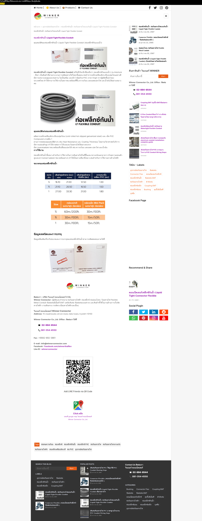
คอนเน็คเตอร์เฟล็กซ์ (153, 174)
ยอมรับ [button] (2, 4)
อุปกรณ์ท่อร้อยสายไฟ (51, 27)
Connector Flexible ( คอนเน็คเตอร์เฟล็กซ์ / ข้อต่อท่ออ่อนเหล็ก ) (153, 38)
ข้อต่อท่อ (153, 170)
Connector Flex (136, 174)
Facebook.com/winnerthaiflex (58, 346)
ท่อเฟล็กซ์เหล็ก (135, 186)
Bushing (147, 189)
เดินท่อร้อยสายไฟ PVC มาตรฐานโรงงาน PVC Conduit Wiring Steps (105, 512)
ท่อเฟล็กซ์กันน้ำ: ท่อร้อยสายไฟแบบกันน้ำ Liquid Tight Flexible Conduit (153, 28)
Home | (40, 7)
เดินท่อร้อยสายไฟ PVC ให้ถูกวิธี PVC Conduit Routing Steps (103, 469)
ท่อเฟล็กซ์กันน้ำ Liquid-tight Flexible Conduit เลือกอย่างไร (104, 490)
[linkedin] (153, 311)
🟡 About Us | (53, 7)
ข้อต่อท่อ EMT (150, 178)
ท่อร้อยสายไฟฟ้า (41, 449)
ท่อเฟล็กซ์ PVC (83, 444)
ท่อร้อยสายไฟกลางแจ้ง (111, 444)
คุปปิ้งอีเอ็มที (158, 189)
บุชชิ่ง (132, 193)
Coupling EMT (150, 186)
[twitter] (155, 8)
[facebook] (149, 8)
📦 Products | (69, 7)
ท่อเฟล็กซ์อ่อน (135, 189)
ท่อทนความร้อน (47, 444)
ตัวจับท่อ (149, 182)
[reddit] (163, 311)
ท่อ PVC (70, 449)
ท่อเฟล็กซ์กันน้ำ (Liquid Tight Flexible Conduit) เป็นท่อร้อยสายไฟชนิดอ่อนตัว (153, 60)
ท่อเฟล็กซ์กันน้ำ (70, 444)
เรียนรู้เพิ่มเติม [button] (35, 1)
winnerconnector (49, 349)
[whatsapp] (133, 318)
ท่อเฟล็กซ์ (58, 444)
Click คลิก (78, 413)
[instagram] (161, 8)
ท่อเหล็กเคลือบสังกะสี (57, 449)
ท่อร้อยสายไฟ (96, 444)
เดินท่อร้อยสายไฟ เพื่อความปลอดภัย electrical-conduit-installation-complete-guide (153, 140)
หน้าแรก (37, 27)
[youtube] (163, 318)
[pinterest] (166, 8)
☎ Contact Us (85, 7)
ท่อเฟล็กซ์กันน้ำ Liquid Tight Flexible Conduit (53, 38)
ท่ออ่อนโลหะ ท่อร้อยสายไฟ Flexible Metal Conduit (151, 49)
